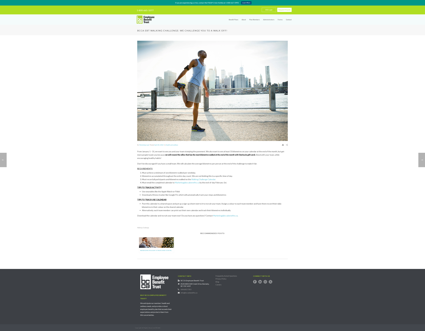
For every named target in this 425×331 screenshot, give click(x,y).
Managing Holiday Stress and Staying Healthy (157, 250)
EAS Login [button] (268, 10)
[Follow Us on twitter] (270, 282)
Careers (218, 285)
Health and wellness (172, 145)
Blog (217, 282)
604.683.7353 (186, 289)
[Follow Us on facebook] (255, 282)
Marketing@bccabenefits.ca (187, 182)
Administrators (268, 20)
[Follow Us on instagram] (265, 282)
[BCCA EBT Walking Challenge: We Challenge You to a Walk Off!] (212, 91)
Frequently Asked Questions (226, 276)
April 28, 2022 (159, 145)
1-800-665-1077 (145, 10)
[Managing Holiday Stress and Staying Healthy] (156, 242)
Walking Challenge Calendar (203, 179)
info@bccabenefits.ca (189, 293)
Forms (280, 20)
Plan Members (254, 20)
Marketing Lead (144, 145)
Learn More (246, 3)
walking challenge (143, 227)
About (244, 20)
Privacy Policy (220, 279)
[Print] (283, 144)
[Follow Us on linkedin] (260, 282)
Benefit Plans (233, 20)
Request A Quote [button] (284, 10)
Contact (289, 20)
